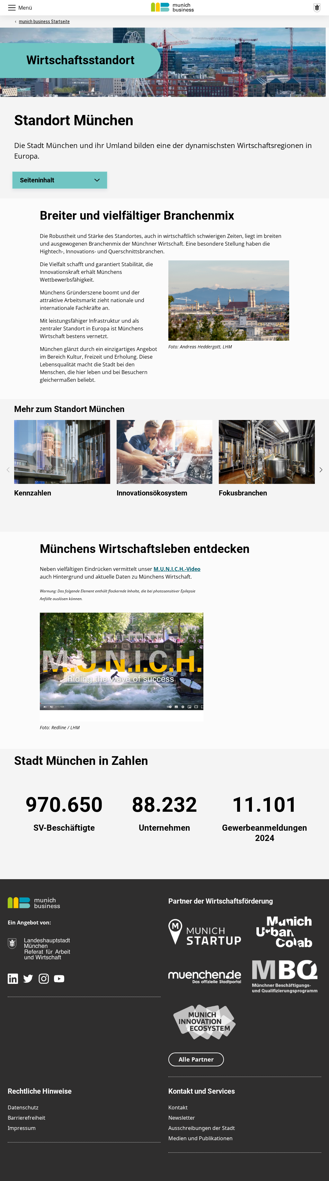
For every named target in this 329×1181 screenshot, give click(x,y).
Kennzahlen (32, 493)
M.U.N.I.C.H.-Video (177, 569)
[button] (321, 470)
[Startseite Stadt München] (316, 7)
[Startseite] (172, 6)
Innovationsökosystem (152, 493)
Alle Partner (196, 1059)
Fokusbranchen (243, 493)
